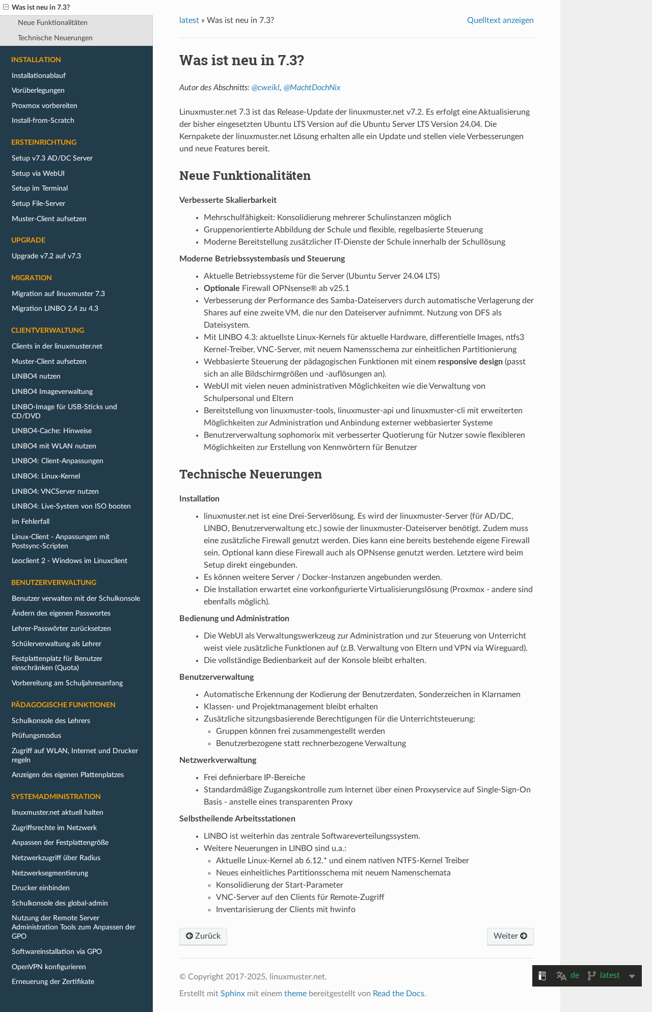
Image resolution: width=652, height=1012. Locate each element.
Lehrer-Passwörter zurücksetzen (61, 628)
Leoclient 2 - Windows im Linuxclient (69, 561)
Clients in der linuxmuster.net (57, 346)
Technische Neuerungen (55, 38)
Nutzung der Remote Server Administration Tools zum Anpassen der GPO (73, 927)
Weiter (507, 936)
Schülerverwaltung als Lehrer (56, 644)
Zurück (207, 936)
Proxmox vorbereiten (44, 106)
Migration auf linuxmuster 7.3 (58, 294)
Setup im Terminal (40, 188)
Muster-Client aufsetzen (49, 219)
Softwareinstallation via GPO (57, 951)
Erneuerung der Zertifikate (53, 982)
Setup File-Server (38, 203)
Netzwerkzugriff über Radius (56, 858)
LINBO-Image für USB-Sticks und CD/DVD (64, 411)
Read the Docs (398, 994)
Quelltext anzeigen (500, 20)
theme (295, 994)
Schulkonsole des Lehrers (51, 721)
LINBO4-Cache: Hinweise (52, 431)
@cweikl (266, 88)
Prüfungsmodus (36, 735)
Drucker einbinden (41, 888)
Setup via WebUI (38, 173)
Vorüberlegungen (38, 90)
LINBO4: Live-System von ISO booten (71, 506)
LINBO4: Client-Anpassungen (57, 461)
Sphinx (233, 994)
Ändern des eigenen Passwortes (61, 613)
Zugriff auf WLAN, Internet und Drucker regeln (75, 755)
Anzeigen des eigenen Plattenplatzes (68, 775)
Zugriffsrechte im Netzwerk (54, 828)
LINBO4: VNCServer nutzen (55, 491)
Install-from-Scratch (43, 120)
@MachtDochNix (312, 88)
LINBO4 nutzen (36, 376)
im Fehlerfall (30, 521)
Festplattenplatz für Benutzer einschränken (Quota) (57, 663)
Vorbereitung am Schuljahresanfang (67, 683)
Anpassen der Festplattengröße (60, 842)
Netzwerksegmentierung (50, 873)
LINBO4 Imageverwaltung (52, 391)
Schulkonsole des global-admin (60, 903)
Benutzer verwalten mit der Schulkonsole (76, 598)
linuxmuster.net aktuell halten (57, 812)
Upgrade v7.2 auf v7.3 (46, 256)
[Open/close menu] (6, 7)
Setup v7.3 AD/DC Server (52, 158)
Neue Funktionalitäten (53, 22)
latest (189, 20)
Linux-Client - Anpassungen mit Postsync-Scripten (61, 541)
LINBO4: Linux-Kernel (46, 476)
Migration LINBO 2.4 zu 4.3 (55, 308)
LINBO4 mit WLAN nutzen (54, 446)
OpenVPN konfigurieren (49, 967)
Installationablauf (39, 75)
